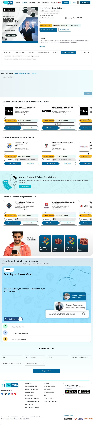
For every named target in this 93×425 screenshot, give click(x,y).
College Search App (32, 407)
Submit (88, 93)
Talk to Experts (12, 128)
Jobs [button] (38, 2)
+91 (27, 357)
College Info (7, 52)
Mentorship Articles (50, 401)
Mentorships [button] (45, 2)
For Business (85, 2)
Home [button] (18, 2)
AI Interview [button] (54, 2)
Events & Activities (43, 52)
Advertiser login (49, 386)
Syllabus (55, 52)
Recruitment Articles (32, 398)
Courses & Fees (20, 52)
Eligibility (31, 52)
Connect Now (25, 186)
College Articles (49, 392)
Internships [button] (32, 2)
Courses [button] (24, 2)
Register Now (46, 371)
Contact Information (68, 52)
